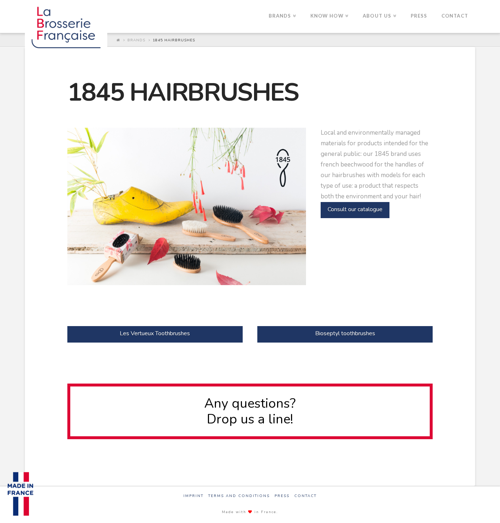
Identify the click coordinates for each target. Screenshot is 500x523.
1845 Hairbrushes (174, 40)
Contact (305, 496)
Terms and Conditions (239, 496)
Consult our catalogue (355, 209)
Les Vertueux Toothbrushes (155, 333)
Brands (136, 40)
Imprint (193, 496)
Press (282, 496)
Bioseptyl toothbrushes (345, 333)
